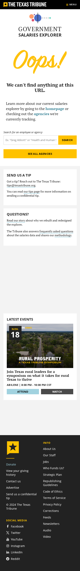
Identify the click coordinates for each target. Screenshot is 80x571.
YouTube (17, 539)
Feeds (47, 517)
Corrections (51, 511)
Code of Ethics (53, 491)
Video (47, 537)
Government (40, 29)
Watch (57, 391)
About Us (49, 449)
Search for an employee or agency (22, 132)
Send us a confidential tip (21, 496)
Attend (22, 391)
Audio (47, 530)
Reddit (15, 559)
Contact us (13, 481)
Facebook (17, 526)
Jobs (46, 462)
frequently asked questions (56, 231)
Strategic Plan (52, 475)
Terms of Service (54, 498)
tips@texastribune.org (21, 185)
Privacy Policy (52, 504)
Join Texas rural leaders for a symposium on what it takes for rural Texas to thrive (38, 375)
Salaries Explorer (40, 35)
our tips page (32, 191)
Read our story (16, 220)
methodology (63, 235)
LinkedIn (17, 552)
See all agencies (40, 154)
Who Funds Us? (53, 468)
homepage (55, 108)
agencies (41, 113)
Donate (11, 464)
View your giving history (17, 473)
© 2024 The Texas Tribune (18, 506)
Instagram (18, 546)
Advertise (12, 488)
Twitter (16, 533)
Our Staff (49, 455)
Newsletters (51, 524)
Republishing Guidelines (52, 483)
